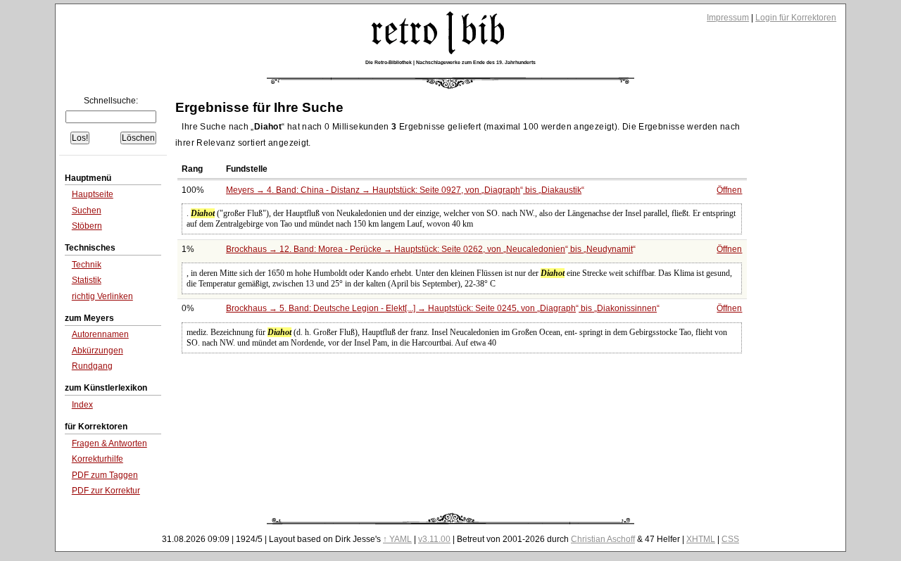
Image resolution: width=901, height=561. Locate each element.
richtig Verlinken (102, 296)
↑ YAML (397, 539)
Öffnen (729, 190)
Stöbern (87, 226)
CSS (730, 539)
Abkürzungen (97, 350)
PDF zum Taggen (105, 475)
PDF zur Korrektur (106, 491)
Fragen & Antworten (109, 443)
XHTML (700, 539)
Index (82, 405)
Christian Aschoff (603, 539)
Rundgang (92, 366)
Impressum (728, 18)
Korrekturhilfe (97, 459)
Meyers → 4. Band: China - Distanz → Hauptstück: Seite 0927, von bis (403, 190)
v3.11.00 (434, 539)
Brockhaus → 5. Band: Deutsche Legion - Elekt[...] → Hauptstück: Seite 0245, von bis (441, 308)
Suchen (86, 210)
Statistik (86, 280)
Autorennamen (100, 334)
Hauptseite (92, 194)
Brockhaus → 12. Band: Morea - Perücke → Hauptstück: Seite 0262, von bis (429, 249)
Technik (86, 265)
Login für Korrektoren (795, 18)
